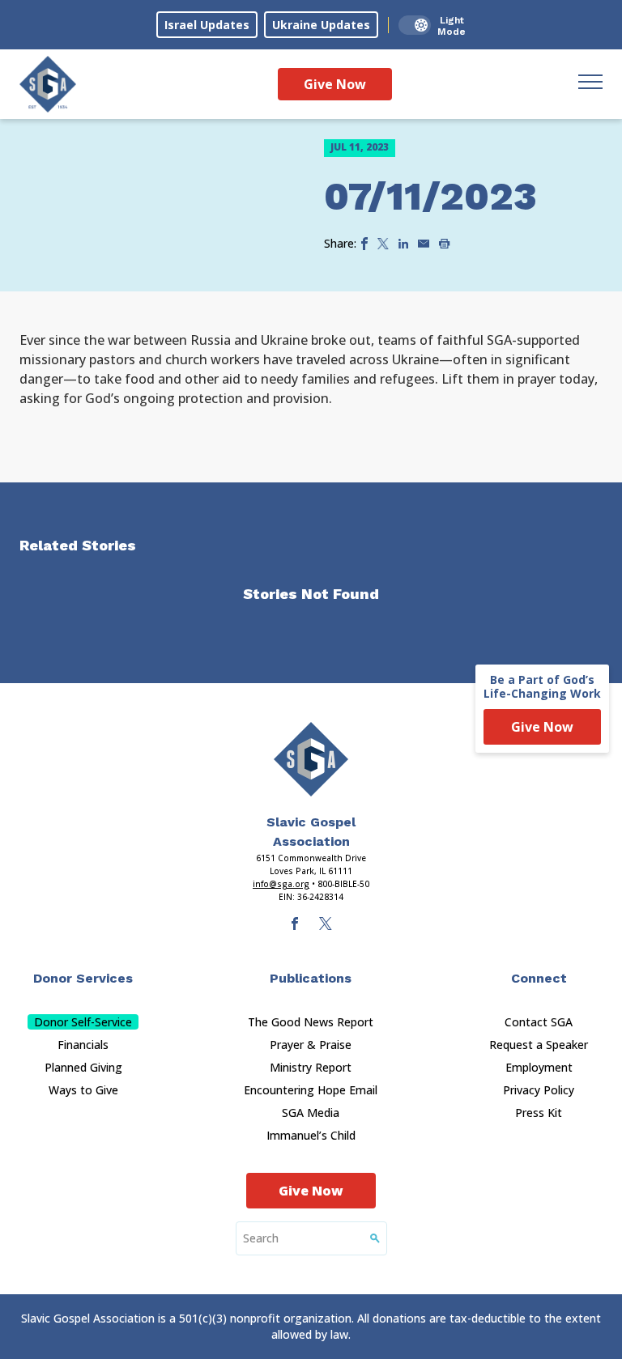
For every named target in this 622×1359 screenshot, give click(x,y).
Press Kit (538, 1112)
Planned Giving (83, 1067)
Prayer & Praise (310, 1044)
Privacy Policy (538, 1090)
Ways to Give (83, 1090)
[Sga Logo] (47, 84)
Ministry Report (310, 1067)
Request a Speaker (538, 1044)
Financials (83, 1044)
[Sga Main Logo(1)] (311, 759)
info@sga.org (281, 884)
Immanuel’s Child (311, 1135)
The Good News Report (310, 1022)
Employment (539, 1067)
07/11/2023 (430, 196)
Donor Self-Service (83, 1022)
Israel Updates (206, 24)
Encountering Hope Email (310, 1090)
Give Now (335, 84)
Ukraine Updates (321, 24)
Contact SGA (539, 1022)
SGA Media (310, 1112)
